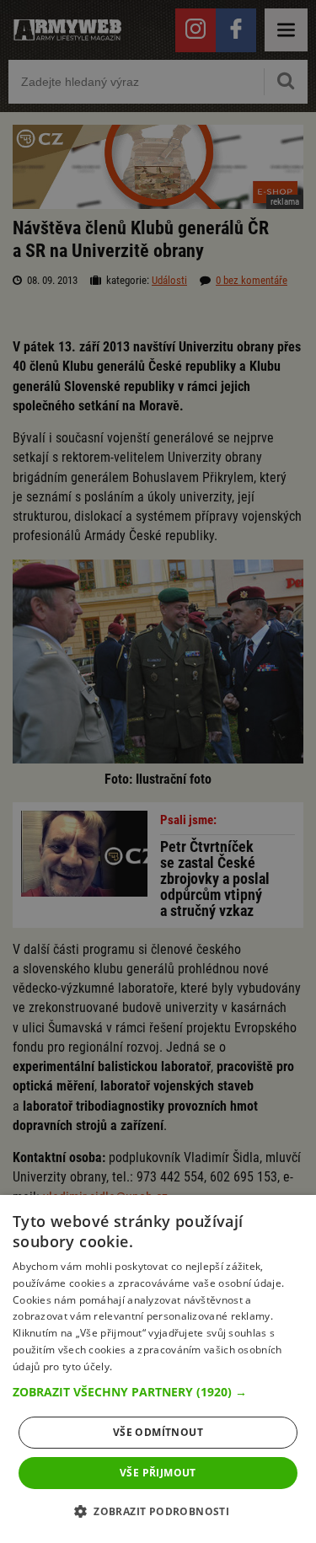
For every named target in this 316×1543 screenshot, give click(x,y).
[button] (158, 1392)
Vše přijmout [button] (158, 1472)
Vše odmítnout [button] (158, 1432)
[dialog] (158, 1369)
